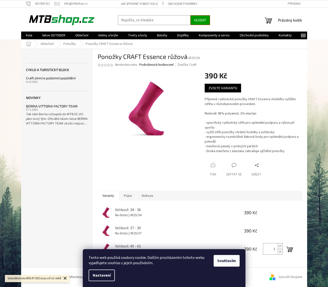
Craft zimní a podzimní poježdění (51, 78)
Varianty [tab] (108, 195)
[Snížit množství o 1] (280, 251)
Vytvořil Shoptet (290, 277)
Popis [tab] (128, 195)
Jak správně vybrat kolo (139, 4)
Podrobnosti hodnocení (156, 65)
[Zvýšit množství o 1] (280, 246)
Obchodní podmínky (182, 4)
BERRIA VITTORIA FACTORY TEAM (51, 106)
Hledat (200, 20)
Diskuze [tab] (147, 195)
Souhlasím (226, 260)
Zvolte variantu (223, 88)
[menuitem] (29, 35)
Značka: (186, 64)
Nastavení (102, 275)
